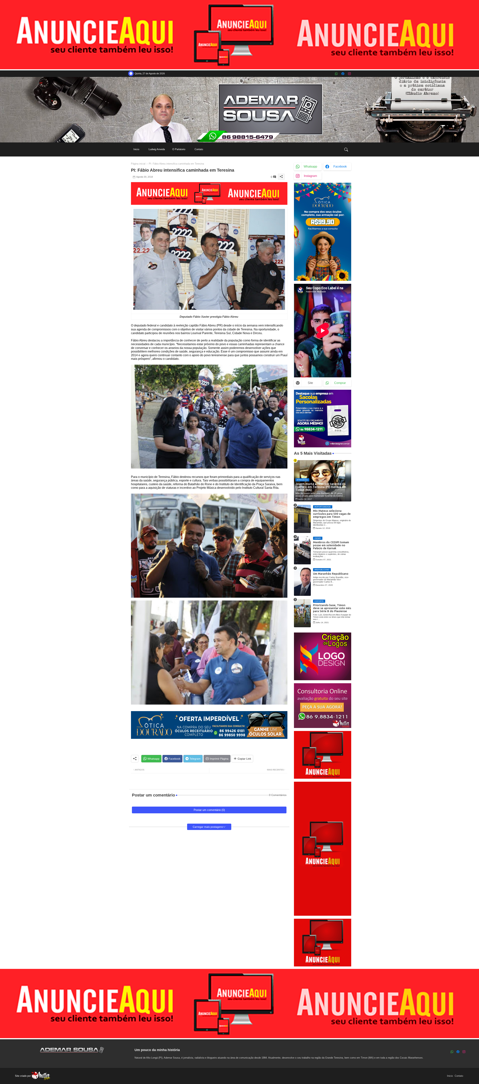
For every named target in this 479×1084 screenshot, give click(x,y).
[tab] (136, 149)
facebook (340, 166)
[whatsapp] (336, 73)
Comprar (340, 382)
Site (310, 382)
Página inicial (138, 163)
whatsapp (310, 166)
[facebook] (343, 73)
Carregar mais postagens (208, 826)
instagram (310, 175)
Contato (199, 149)
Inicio (136, 149)
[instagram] (349, 73)
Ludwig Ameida (157, 149)
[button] (346, 149)
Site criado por (23, 1075)
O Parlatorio (178, 149)
